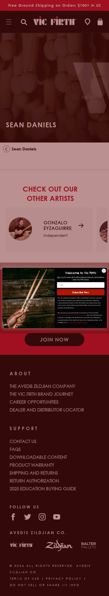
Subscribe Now (80, 292)
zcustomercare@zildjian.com (76, 323)
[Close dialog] (104, 271)
